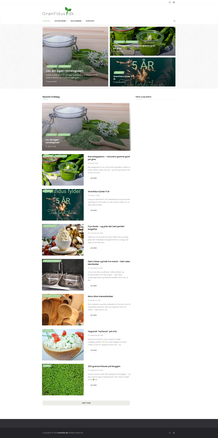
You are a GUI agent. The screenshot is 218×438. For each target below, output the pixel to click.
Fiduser (47, 366)
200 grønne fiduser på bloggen (104, 366)
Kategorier (60, 21)
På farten (119, 73)
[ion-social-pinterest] (173, 2)
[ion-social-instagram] (169, 2)
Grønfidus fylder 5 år (122, 77)
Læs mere (93, 178)
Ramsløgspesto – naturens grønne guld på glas (134, 47)
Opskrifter (52, 66)
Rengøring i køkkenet (52, 261)
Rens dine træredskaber (100, 296)
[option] (109, 57)
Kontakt (90, 21)
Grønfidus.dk (62, 433)
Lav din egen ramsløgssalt (65, 71)
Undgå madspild (50, 226)
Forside (46, 21)
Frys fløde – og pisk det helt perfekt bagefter (106, 228)
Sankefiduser (64, 66)
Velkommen (75, 21)
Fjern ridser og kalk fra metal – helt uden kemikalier (109, 263)
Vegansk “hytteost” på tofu (102, 331)
